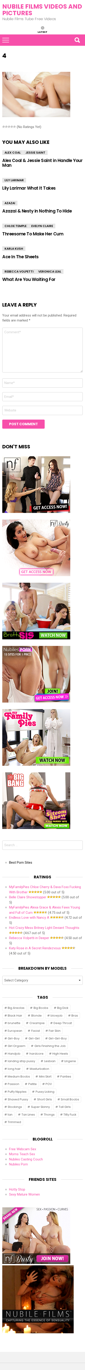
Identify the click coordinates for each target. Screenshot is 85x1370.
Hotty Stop (17, 1189)
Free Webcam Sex (22, 1149)
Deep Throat (62, 1023)
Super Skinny (40, 1107)
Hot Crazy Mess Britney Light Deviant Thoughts (44, 928)
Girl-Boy (13, 1038)
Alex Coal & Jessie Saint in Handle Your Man (42, 162)
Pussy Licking (45, 1092)
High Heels (60, 1053)
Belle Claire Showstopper (27, 897)
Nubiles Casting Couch (26, 1159)
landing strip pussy (21, 1061)
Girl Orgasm (16, 1046)
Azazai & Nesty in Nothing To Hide (37, 211)
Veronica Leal (49, 271)
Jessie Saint (35, 152)
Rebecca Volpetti (19, 271)
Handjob (14, 1053)
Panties (65, 1076)
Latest (42, 31)
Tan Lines (28, 1114)
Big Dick (62, 1008)
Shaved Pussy (18, 1099)
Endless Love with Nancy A (29, 918)
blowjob (57, 1015)
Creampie (37, 1023)
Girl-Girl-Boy (58, 1038)
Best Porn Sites (20, 862)
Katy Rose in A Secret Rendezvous (35, 948)
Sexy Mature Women (24, 1194)
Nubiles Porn (18, 1164)
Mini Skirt (45, 1076)
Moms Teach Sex (22, 1154)
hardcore (36, 1053)
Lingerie (70, 1061)
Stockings (15, 1107)
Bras (74, 1015)
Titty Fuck (69, 1114)
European (15, 1031)
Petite (32, 1084)
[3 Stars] (9, 126)
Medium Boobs (19, 1076)
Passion (13, 1084)
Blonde (36, 1015)
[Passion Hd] (38, 1332)
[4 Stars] (11, 126)
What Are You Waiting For (29, 279)
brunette (14, 1023)
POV (49, 1084)
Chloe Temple (16, 226)
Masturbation (39, 1069)
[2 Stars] (6, 126)
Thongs (49, 1114)
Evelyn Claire (42, 226)
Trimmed (14, 1122)
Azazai (10, 203)
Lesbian (50, 1061)
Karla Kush (14, 248)
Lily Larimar (14, 180)
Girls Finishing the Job (50, 1046)
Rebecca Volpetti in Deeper (29, 938)
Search (77, 40)
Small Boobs (70, 1099)
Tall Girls (65, 1107)
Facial (35, 1031)
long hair (14, 1069)
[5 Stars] (14, 126)
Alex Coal (13, 152)
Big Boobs (41, 1008)
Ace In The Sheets (20, 257)
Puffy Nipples (17, 1092)
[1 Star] (3, 126)
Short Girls (44, 1099)
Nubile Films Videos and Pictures (42, 9)
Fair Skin (55, 1031)
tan (10, 1114)
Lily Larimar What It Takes (29, 188)
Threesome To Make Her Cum (32, 234)
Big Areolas (16, 1008)
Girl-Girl (34, 1038)
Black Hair (15, 1015)
